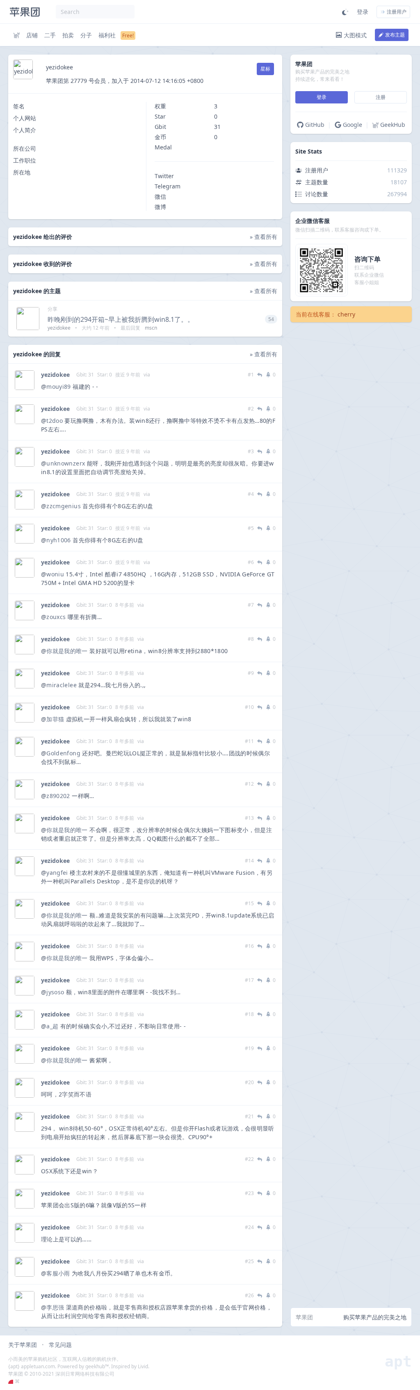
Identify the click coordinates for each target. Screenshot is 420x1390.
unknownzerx (65, 463)
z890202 (58, 796)
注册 (381, 97)
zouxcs (56, 617)
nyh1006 (58, 540)
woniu (55, 574)
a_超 (52, 1026)
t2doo (54, 420)
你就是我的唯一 (66, 651)
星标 (265, 68)
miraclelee (61, 685)
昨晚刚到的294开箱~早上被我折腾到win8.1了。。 (121, 319)
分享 (52, 308)
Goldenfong (63, 753)
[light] (345, 12)
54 (271, 319)
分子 (86, 35)
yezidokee (55, 374)
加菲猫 (55, 719)
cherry (346, 314)
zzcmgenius (63, 506)
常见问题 (60, 1345)
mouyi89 (58, 386)
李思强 (55, 1307)
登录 (362, 12)
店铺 (32, 35)
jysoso (55, 992)
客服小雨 (58, 1273)
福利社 (107, 35)
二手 (50, 35)
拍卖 (68, 35)
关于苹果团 (22, 1345)
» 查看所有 (263, 237)
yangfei (57, 872)
